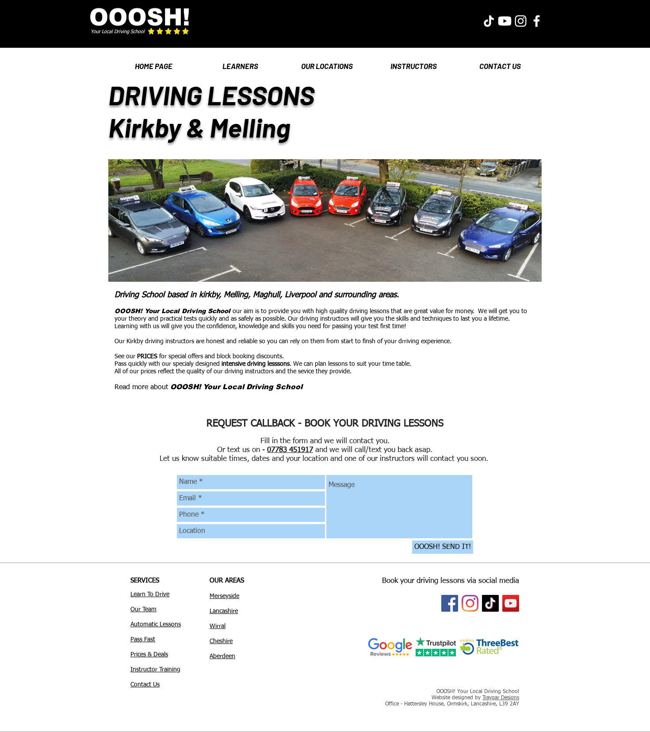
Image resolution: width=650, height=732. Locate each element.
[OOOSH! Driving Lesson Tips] (490, 603)
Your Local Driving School (118, 31)
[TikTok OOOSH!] (489, 21)
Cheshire (221, 641)
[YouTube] (510, 603)
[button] (240, 62)
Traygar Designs (500, 698)
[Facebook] (449, 603)
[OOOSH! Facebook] (536, 21)
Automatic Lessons (155, 624)
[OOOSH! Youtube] (504, 21)
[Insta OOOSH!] (520, 21)
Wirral (218, 626)
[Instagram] (470, 603)
